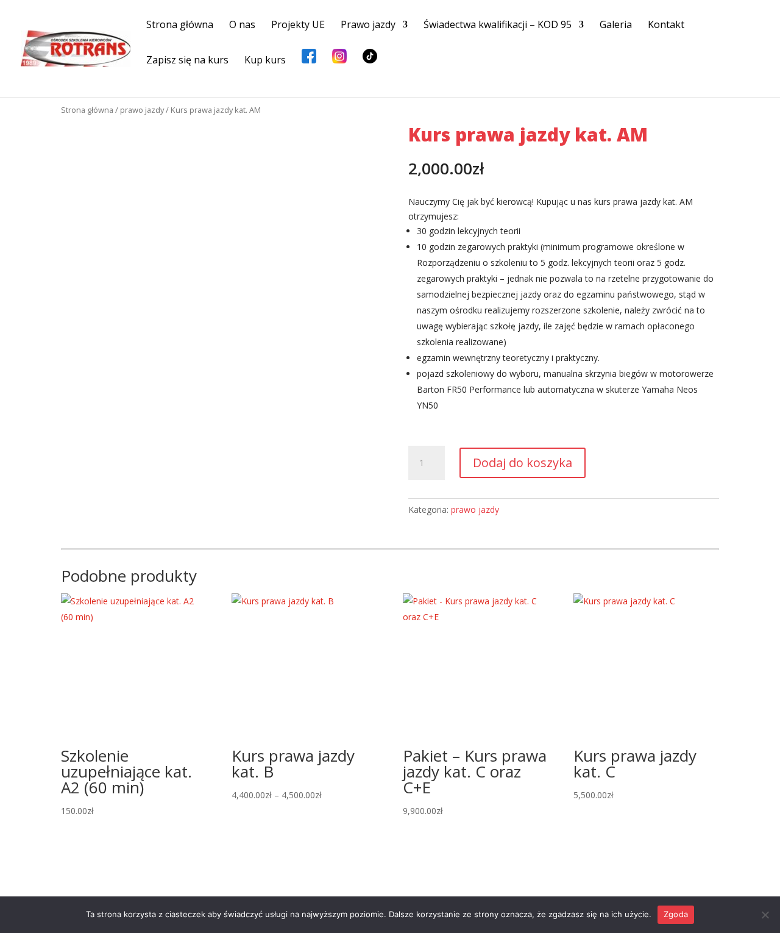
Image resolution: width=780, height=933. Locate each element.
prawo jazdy (142, 109)
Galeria (616, 25)
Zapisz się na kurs (187, 60)
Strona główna (179, 25)
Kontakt (666, 25)
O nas (242, 25)
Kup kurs (265, 60)
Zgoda (676, 914)
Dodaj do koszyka (522, 462)
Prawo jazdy (368, 25)
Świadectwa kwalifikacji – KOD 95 (498, 25)
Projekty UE (298, 25)
